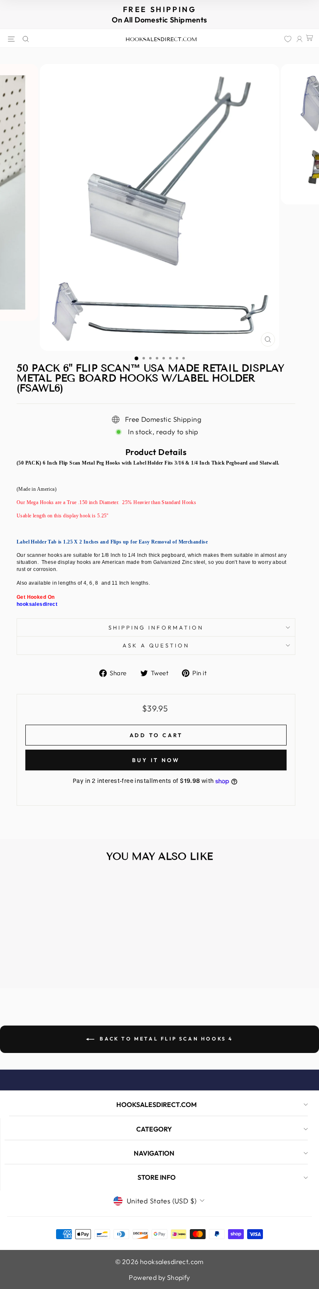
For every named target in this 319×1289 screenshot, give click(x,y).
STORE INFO (156, 1177)
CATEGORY (154, 1129)
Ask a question (156, 645)
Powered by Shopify (159, 1277)
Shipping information (156, 627)
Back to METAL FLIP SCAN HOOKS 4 (165, 1039)
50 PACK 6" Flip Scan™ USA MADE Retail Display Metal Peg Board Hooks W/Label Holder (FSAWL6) (66, 951)
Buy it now (156, 760)
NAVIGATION (154, 1153)
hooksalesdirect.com (161, 39)
